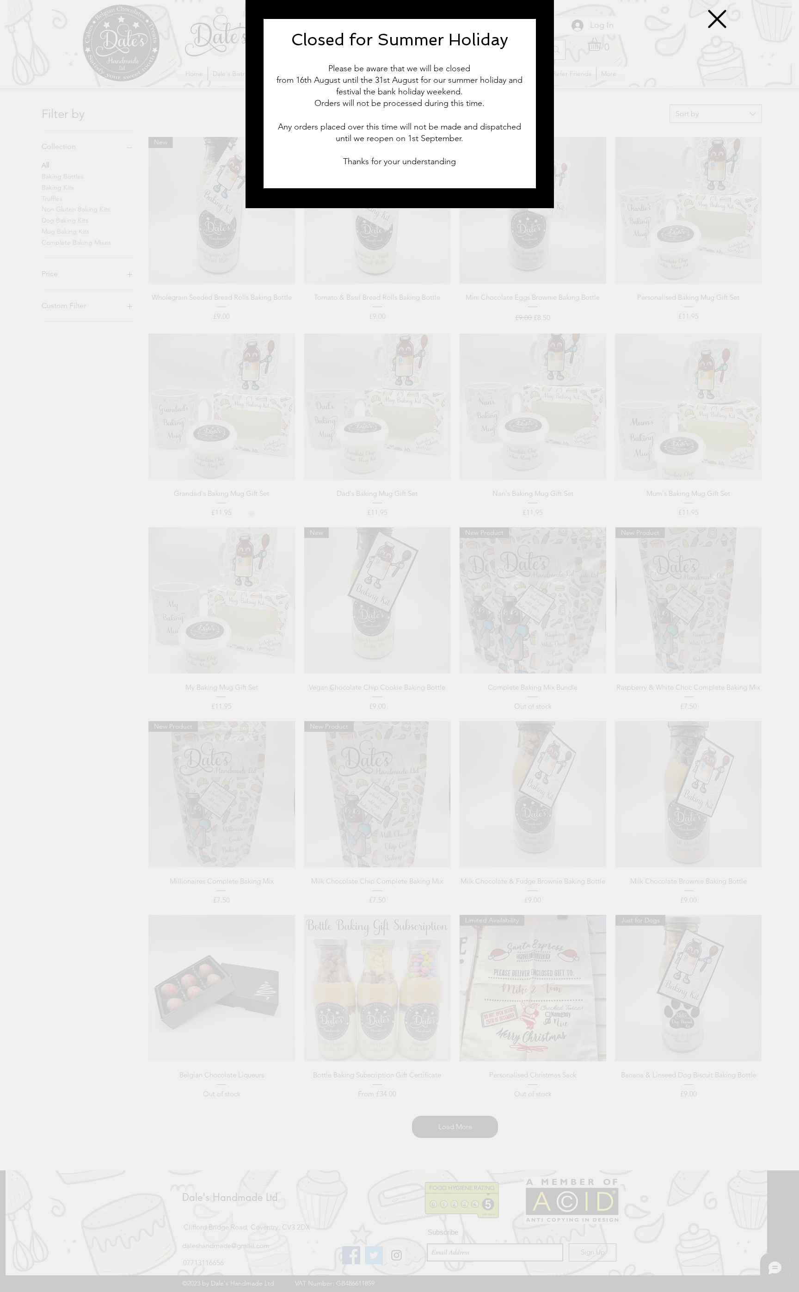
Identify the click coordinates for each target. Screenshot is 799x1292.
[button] (717, 19)
